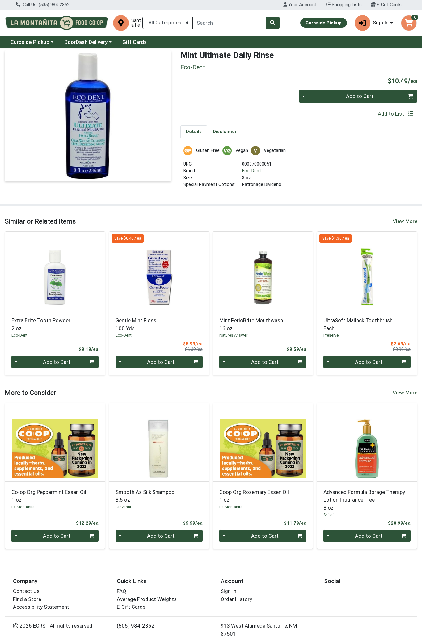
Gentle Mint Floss (136, 324)
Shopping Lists (346, 4)
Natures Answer (233, 335)
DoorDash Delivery (86, 42)
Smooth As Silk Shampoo (145, 496)
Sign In (228, 591)
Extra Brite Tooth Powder (40, 324)
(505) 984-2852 (135, 626)
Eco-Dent (251, 171)
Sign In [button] (381, 22)
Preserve (331, 335)
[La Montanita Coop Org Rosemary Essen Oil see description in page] (263, 442)
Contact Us (26, 591)
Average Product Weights (147, 599)
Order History (236, 599)
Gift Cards (134, 42)
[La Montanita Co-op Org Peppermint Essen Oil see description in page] (55, 442)
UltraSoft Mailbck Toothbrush (358, 324)
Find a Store (27, 599)
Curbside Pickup (30, 42)
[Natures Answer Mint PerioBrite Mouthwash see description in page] (263, 270)
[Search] (273, 23)
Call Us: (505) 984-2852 (46, 4)
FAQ (121, 591)
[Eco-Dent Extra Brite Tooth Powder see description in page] (55, 270)
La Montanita (23, 507)
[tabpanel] (298, 170)
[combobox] (229, 23)
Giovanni (123, 507)
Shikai (328, 514)
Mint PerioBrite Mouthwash (251, 324)
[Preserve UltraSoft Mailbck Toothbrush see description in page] (367, 270)
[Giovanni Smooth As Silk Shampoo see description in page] (159, 442)
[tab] (193, 131)
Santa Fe (136, 22)
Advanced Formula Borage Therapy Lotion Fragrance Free (364, 500)
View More (405, 221)
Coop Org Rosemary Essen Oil (254, 496)
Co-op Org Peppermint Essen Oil (48, 496)
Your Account (302, 4)
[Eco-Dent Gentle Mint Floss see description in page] (159, 270)
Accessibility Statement (41, 607)
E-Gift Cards (388, 4)
